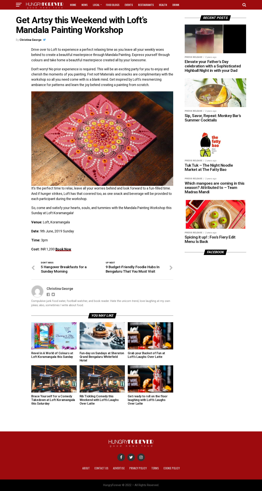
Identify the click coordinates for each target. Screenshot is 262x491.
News (84, 5)
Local (96, 5)
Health (163, 5)
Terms (155, 468)
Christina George (30, 39)
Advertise (119, 468)
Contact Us (101, 468)
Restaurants (146, 5)
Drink (175, 5)
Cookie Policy (171, 468)
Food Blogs (112, 5)
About (86, 468)
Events (129, 5)
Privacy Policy (138, 468)
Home (73, 5)
